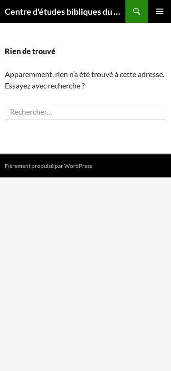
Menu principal (159, 11)
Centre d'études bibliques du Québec (65, 11)
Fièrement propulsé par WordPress (48, 165)
